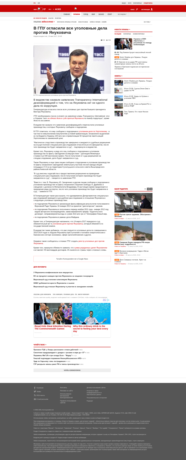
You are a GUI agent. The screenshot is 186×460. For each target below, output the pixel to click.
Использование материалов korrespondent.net (66, 396)
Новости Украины (121, 29)
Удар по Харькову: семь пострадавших (52, 361)
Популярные (127, 34)
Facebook (40, 388)
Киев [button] (35, 9)
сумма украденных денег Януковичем (90, 248)
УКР (39, 3)
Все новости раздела (40, 18)
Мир (93, 14)
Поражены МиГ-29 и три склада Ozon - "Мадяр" (55, 355)
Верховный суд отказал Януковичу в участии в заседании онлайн (63, 287)
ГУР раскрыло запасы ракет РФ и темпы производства (58, 364)
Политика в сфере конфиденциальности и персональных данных (94, 392)
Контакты (63, 387)
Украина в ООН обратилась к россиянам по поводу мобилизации (142, 42)
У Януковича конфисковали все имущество (53, 272)
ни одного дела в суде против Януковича (66, 118)
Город (85, 14)
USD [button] (50, 9)
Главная (67, 14)
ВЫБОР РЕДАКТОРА (121, 189)
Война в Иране (74, 22)
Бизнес (101, 14)
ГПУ (76, 294)
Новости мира (119, 218)
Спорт (110, 14)
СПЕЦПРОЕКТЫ (148, 3)
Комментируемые (138, 34)
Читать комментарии (72, 370)
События (51, 18)
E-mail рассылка (42, 399)
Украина (76, 14)
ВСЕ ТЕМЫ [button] (147, 22)
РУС (35, 3)
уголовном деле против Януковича (68, 224)
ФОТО (129, 3)
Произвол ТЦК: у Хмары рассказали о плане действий (58, 350)
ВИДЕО (124, 3)
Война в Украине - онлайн (98, 22)
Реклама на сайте (66, 391)
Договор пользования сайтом (96, 387)
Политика (58, 18)
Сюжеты (118, 76)
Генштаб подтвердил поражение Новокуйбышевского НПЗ (60, 358)
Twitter (39, 392)
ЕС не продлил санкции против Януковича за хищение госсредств (63, 276)
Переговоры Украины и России (66, 22)
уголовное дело (69, 294)
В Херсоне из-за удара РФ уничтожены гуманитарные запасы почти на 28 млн (131, 63)
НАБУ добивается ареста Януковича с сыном (54, 283)
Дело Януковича (45, 294)
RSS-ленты (41, 395)
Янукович (59, 294)
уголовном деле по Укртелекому (93, 131)
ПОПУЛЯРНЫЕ (137, 3)
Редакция (90, 401)
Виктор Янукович (83, 294)
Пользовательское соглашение (97, 397)
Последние (118, 34)
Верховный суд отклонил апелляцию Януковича (55, 279)
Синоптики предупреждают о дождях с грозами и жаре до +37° (61, 353)
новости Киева (83, 22)
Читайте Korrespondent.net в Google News (72, 259)
